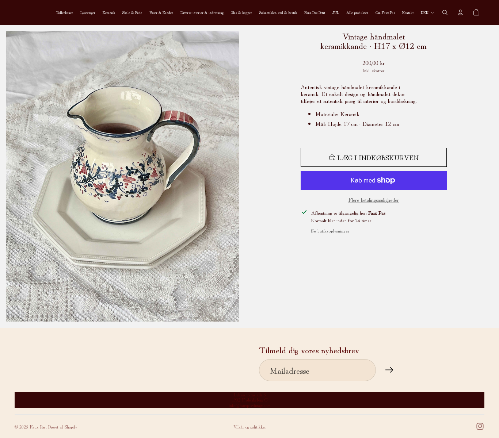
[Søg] (445, 12)
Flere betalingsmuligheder (373, 199)
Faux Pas (38, 426)
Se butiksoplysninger (330, 230)
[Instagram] (480, 426)
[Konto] (460, 12)
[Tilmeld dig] (389, 370)
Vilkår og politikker (249, 426)
